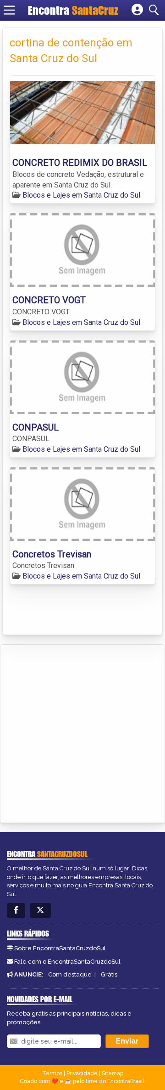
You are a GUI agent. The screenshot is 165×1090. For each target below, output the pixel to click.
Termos (52, 1073)
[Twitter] (40, 910)
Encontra (50, 10)
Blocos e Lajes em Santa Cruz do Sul (81, 195)
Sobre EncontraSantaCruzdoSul (60, 948)
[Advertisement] (82, 732)
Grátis (109, 974)
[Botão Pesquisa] (155, 10)
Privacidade (82, 1073)
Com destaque (70, 974)
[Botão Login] (137, 10)
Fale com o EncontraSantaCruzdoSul (67, 961)
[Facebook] (16, 910)
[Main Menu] (9, 10)
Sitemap (112, 1073)
